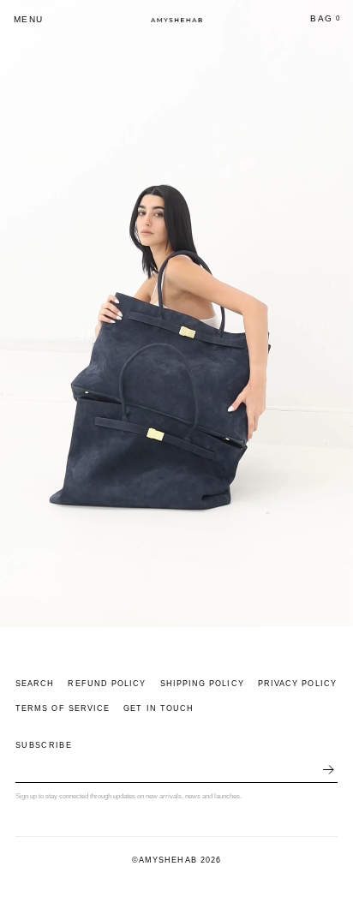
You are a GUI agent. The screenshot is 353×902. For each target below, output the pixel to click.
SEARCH (34, 683)
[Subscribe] (328, 771)
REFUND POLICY (107, 683)
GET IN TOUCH (158, 708)
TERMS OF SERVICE (62, 708)
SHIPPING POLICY (202, 683)
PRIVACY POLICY (297, 683)
